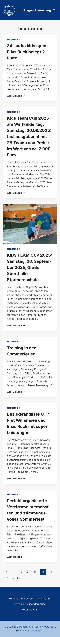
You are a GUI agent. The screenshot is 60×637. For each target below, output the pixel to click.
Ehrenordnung (30, 609)
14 (35, 571)
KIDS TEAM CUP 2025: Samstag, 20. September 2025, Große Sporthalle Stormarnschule (29, 267)
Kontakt (13, 598)
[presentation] (30, 224)
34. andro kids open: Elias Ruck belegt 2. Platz (27, 51)
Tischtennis (13, 39)
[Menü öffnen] (54, 10)
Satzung (19, 604)
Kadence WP (37, 630)
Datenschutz (43, 598)
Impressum (27, 598)
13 (26, 571)
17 (6, 577)
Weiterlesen (16, 96)
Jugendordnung (36, 604)
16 (51, 571)
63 (18, 577)
